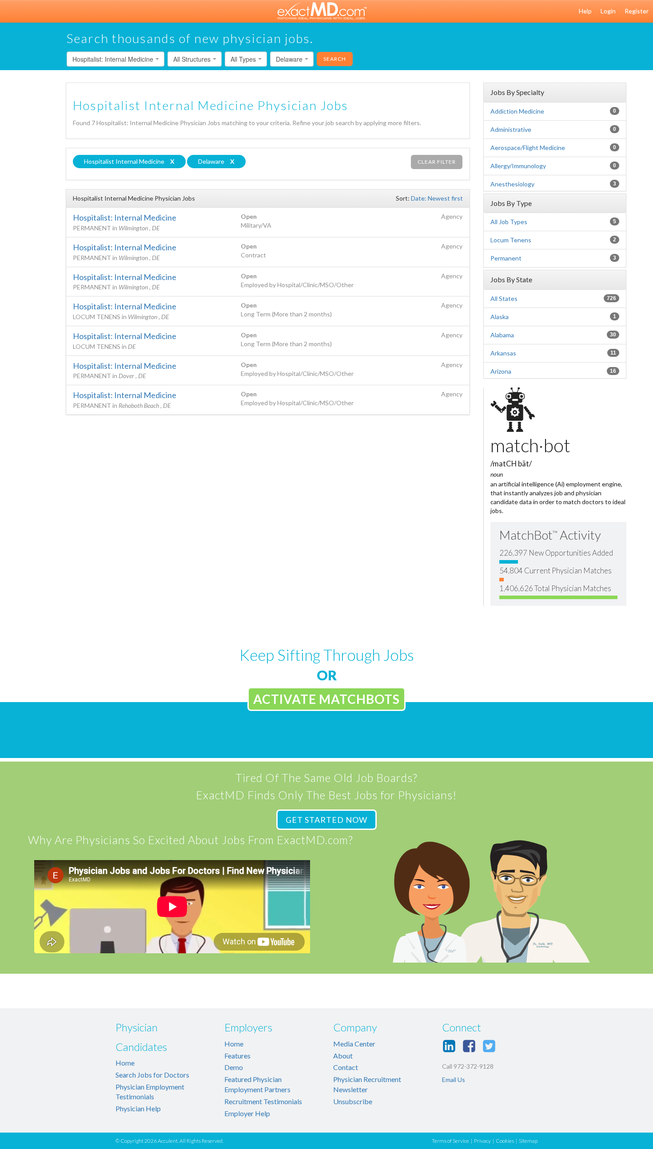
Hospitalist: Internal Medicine (124, 217)
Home (125, 1062)
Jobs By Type (511, 203)
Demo (233, 1067)
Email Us (453, 1079)
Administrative (510, 129)
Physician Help (138, 1108)
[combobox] (115, 59)
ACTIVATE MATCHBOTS (326, 699)
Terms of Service (450, 1140)
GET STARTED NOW (326, 820)
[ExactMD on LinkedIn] (449, 1046)
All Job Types (508, 221)
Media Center (354, 1043)
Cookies (505, 1140)
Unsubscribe (352, 1101)
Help (585, 11)
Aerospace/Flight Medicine (527, 147)
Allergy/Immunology (518, 166)
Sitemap (528, 1140)
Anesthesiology (512, 184)
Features (237, 1055)
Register (637, 11)
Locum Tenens (510, 240)
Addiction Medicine (517, 111)
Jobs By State (511, 279)
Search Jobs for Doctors (152, 1074)
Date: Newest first (437, 198)
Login (608, 11)
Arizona (500, 371)
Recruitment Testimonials (263, 1101)
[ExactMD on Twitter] (489, 1046)
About (343, 1055)
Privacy (482, 1140)
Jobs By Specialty (517, 92)
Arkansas (503, 353)
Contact (345, 1067)
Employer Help (247, 1113)
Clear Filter (437, 161)
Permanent (506, 258)
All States (504, 298)
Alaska (499, 316)
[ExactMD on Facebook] (469, 1046)
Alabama (502, 335)
